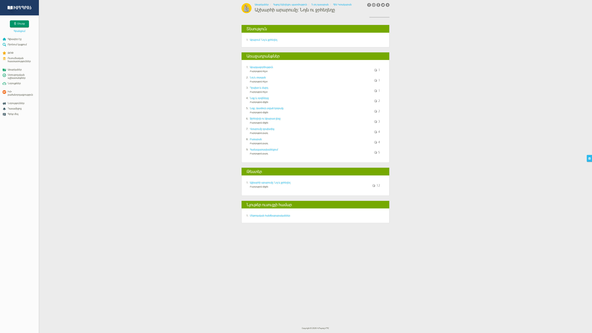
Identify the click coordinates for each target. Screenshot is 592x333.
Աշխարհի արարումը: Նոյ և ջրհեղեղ (270, 182)
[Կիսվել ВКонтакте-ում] (387, 5)
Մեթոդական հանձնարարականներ (270, 215)
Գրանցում (19, 31)
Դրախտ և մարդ (259, 87)
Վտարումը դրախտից (262, 129)
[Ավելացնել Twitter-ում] (383, 5)
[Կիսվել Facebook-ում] (369, 5)
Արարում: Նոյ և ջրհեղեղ (263, 39)
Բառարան (256, 139)
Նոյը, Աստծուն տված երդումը (267, 108)
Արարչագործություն (261, 67)
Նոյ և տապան (258, 77)
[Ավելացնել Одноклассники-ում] (378, 5)
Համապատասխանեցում (264, 149)
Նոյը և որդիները (259, 98)
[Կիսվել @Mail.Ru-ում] (374, 5)
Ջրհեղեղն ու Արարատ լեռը (265, 118)
